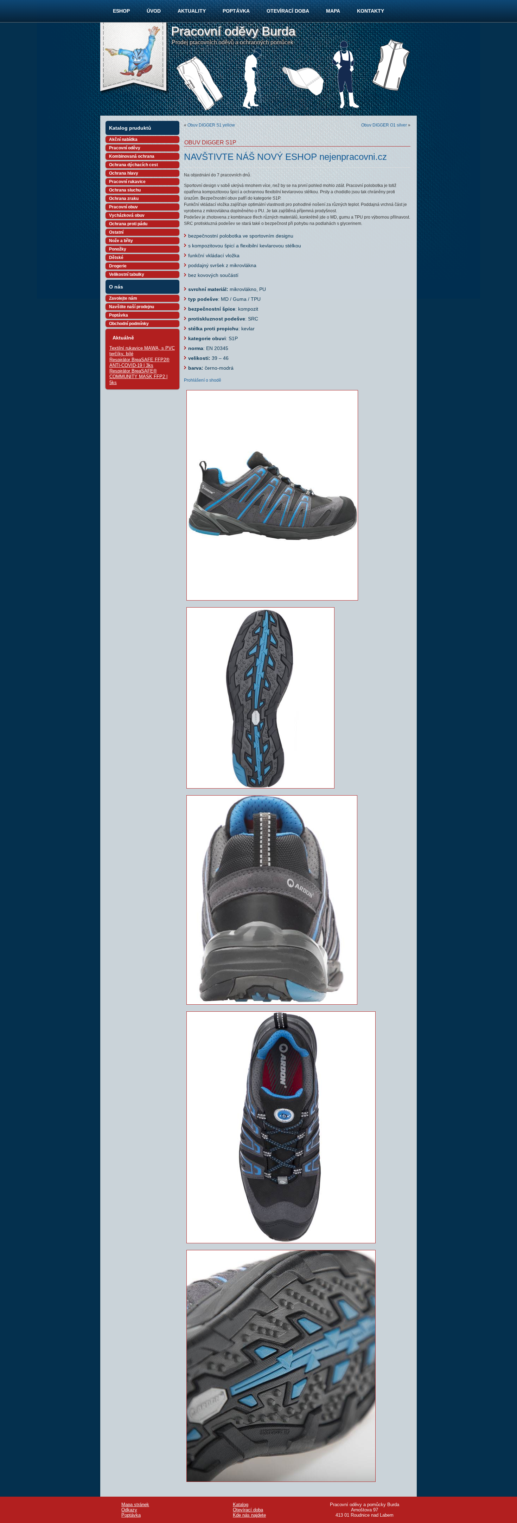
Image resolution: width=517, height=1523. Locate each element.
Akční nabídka (123, 139)
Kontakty (370, 11)
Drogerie (118, 266)
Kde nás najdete (249, 1515)
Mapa (333, 11)
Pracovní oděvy (124, 147)
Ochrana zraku (124, 198)
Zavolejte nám (123, 298)
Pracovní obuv (123, 207)
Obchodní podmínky (129, 323)
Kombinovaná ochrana (131, 156)
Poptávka (236, 11)
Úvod (154, 11)
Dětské (116, 257)
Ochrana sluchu (125, 190)
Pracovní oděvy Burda (233, 31)
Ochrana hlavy (123, 173)
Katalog (240, 1504)
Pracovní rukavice (127, 181)
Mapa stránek (135, 1504)
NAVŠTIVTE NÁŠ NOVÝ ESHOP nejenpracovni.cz (285, 156)
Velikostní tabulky (126, 274)
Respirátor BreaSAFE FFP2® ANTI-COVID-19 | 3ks (139, 362)
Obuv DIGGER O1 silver (384, 125)
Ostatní (116, 232)
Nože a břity (121, 240)
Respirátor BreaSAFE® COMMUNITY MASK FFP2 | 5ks (138, 376)
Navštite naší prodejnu (131, 306)
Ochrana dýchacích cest (133, 164)
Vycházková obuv (127, 215)
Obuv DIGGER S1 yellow (211, 125)
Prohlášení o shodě (202, 380)
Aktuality (192, 11)
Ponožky (117, 249)
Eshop (121, 11)
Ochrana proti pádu (128, 223)
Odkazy (129, 1509)
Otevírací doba (288, 11)
